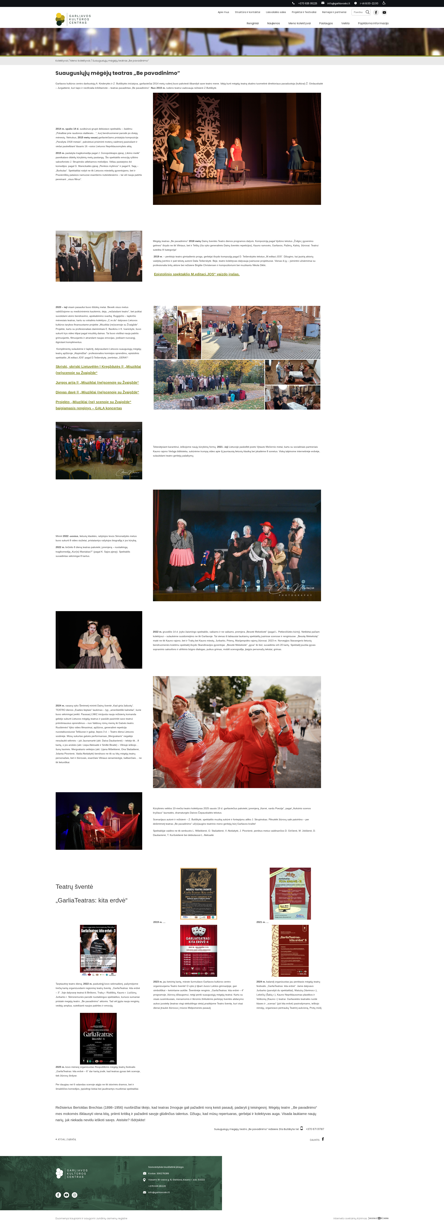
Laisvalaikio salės (276, 12)
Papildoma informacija (373, 23)
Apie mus (223, 12)
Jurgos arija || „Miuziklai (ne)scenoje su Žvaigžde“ (97, 382)
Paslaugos (326, 23)
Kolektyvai (62, 60)
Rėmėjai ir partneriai (334, 12)
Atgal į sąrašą (66, 1139)
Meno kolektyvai (299, 23)
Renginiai (253, 23)
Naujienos (273, 23)
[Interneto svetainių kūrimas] (378, 1218)
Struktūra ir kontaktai (247, 12)
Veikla (345, 23)
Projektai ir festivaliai (304, 12)
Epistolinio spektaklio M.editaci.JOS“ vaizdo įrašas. (197, 274)
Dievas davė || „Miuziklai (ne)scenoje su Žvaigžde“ (97, 392)
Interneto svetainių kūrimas (350, 1218)
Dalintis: (315, 1140)
